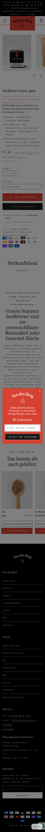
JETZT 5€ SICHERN (22, 436)
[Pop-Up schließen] (40, 391)
